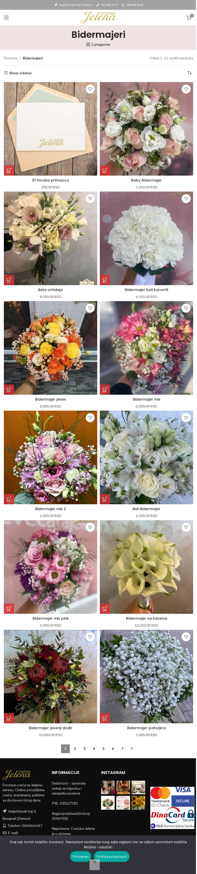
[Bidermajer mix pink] (50, 567)
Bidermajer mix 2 (50, 508)
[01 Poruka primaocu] (50, 129)
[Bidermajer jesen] (50, 348)
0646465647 (32, 825)
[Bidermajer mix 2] (50, 457)
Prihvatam (81, 856)
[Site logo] (98, 17)
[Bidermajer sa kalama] (146, 567)
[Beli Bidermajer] (146, 457)
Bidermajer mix (146, 399)
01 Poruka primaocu (50, 180)
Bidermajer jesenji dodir (50, 728)
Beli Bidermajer (146, 508)
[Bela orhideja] (50, 238)
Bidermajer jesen (50, 399)
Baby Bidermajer (146, 180)
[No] (95, 864)
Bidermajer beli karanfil (146, 289)
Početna (10, 58)
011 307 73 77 (109, 4)
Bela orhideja (50, 289)
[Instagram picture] (108, 787)
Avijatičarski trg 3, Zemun (76, 4)
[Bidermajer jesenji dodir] (50, 676)
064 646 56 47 (134, 4)
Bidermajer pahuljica (146, 728)
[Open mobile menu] (6, 17)
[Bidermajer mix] (146, 348)
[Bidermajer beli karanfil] (146, 238)
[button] (9, 170)
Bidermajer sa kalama (146, 618)
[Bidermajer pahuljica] (146, 676)
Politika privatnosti (111, 856)
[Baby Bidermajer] (146, 129)
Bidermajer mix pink (51, 618)
